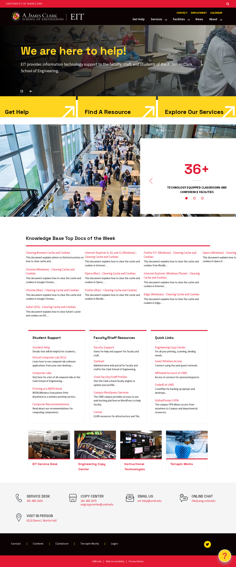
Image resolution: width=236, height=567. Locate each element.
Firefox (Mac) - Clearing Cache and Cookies (111, 290)
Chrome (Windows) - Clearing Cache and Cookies (50, 271)
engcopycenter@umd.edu (97, 504)
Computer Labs (41, 373)
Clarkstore (62, 543)
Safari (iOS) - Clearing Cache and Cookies (51, 307)
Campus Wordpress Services (111, 392)
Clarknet (99, 361)
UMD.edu (96, 561)
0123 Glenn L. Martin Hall (42, 520)
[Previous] (151, 181)
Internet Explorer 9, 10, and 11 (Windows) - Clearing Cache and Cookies (111, 255)
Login (114, 543)
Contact (182, 12)
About (213, 19)
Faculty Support (104, 347)
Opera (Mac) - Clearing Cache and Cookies (110, 273)
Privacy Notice (136, 561)
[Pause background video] (22, 91)
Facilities (179, 19)
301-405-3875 (89, 501)
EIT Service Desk (45, 464)
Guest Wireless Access (168, 361)
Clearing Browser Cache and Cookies (48, 253)
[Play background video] (31, 91)
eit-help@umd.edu (150, 501)
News (199, 19)
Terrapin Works (181, 464)
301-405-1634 (35, 501)
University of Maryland (24, 3)
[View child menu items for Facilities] (188, 19)
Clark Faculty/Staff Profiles (110, 377)
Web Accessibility (115, 561)
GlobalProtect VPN (167, 400)
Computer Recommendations (50, 404)
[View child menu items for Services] (166, 19)
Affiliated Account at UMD (171, 373)
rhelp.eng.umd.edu (203, 501)
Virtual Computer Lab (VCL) (49, 357)
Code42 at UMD (164, 385)
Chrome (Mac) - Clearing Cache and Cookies (52, 290)
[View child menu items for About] (221, 19)
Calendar (216, 12)
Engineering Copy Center (170, 347)
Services (156, 19)
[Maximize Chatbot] (231, 220)
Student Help (41, 347)
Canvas (98, 412)
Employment (199, 12)
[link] (117, 106)
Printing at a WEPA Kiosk (47, 389)
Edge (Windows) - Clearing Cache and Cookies (171, 294)
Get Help (139, 19)
